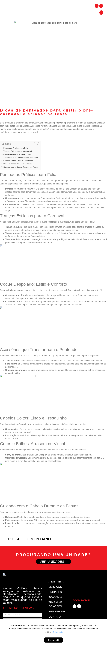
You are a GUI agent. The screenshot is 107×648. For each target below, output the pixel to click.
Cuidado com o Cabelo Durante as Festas (20, 167)
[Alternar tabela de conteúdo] (35, 144)
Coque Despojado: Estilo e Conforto (18, 154)
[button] (101, 12)
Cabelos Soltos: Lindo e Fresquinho (18, 161)
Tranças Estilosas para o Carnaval (17, 151)
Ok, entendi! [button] (53, 640)
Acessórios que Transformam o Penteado (20, 158)
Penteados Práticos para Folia (15, 148)
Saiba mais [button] (57, 632)
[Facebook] (97, 6)
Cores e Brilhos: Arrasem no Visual (17, 164)
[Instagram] (101, 6)
